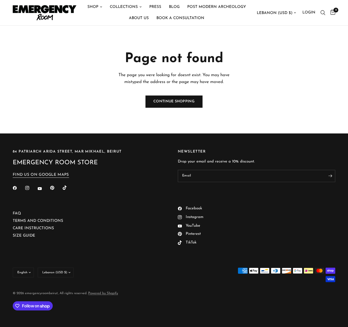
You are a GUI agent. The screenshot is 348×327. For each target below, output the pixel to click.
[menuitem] (95, 7)
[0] (331, 12)
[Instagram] (30, 188)
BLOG (174, 7)
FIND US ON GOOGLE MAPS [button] (41, 175)
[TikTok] (68, 187)
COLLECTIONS (124, 7)
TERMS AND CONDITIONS (38, 221)
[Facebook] (18, 188)
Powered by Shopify (103, 293)
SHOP (92, 7)
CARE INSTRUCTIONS (33, 228)
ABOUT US (139, 18)
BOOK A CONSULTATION (180, 18)
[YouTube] (43, 188)
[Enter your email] (330, 176)
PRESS (155, 7)
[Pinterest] (55, 187)
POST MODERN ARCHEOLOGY (216, 7)
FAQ (17, 213)
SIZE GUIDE (24, 236)
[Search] (323, 12)
